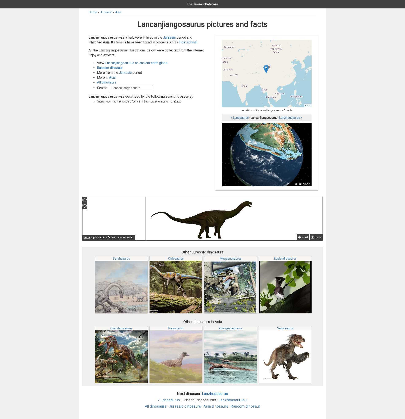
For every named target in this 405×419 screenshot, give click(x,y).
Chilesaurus (176, 258)
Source (87, 237)
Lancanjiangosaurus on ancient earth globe (136, 63)
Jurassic (106, 12)
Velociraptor (285, 328)
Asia (118, 12)
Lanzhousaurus (215, 393)
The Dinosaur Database (202, 4)
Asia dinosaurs (216, 406)
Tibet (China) (188, 42)
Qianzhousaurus (121, 328)
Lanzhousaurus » (290, 117)
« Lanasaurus (240, 117)
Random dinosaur (110, 68)
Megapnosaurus (231, 258)
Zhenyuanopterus (231, 328)
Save (317, 237)
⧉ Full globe (302, 184)
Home (93, 12)
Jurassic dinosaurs (185, 406)
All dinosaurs (106, 82)
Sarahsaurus (121, 258)
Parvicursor (176, 328)
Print (304, 237)
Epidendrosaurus (285, 258)
